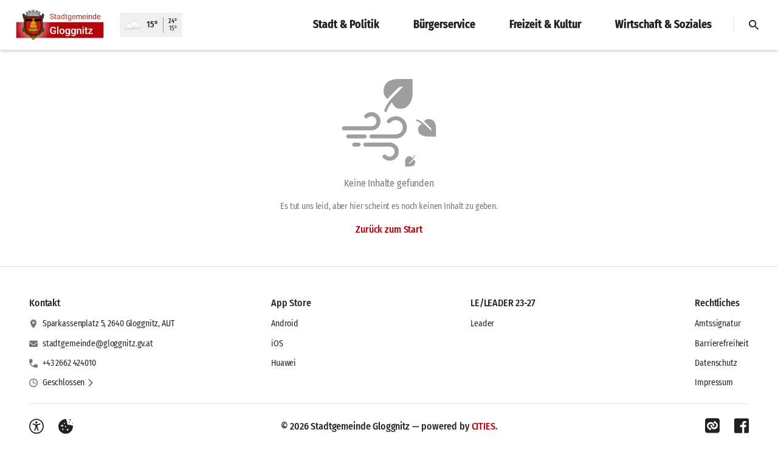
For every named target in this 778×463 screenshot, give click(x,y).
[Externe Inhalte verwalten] (65, 426)
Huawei (283, 363)
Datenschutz (716, 363)
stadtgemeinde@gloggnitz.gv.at (98, 343)
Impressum (714, 382)
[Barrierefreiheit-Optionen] (36, 426)
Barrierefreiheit (722, 343)
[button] (68, 383)
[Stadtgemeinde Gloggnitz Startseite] (60, 25)
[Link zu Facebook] (741, 426)
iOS (277, 343)
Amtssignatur (717, 323)
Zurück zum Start (389, 229)
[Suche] (753, 25)
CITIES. (485, 426)
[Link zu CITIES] (712, 426)
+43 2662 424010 (69, 363)
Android (284, 323)
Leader (482, 323)
